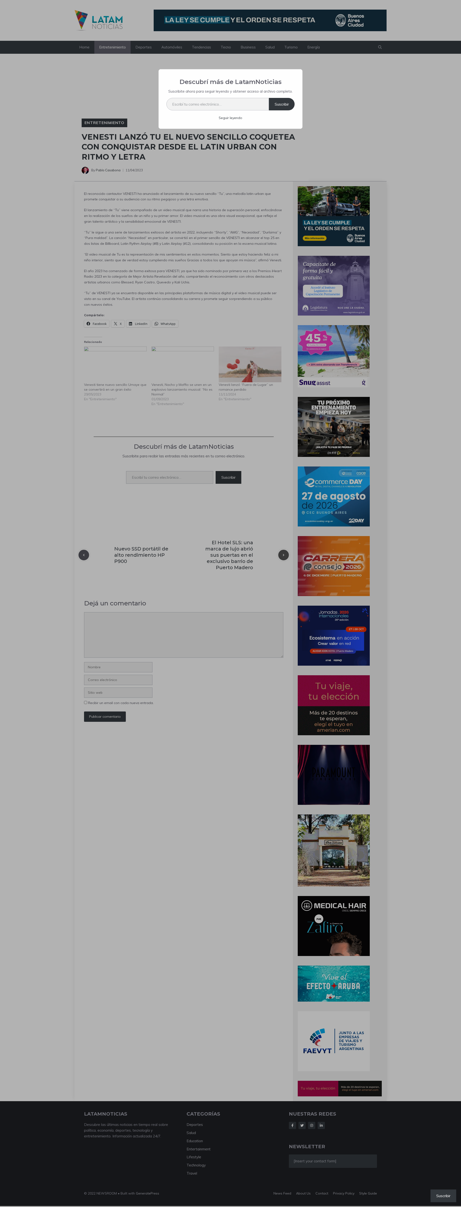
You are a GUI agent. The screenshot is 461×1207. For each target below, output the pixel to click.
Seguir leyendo (230, 118)
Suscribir (282, 104)
